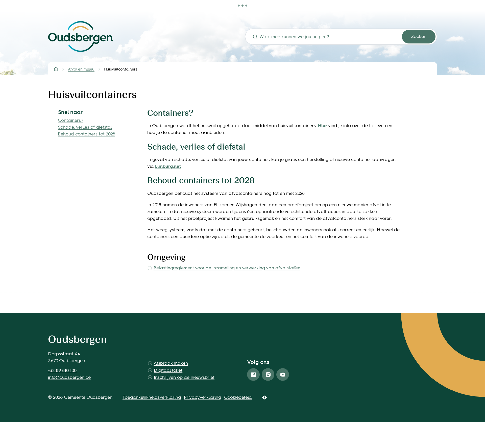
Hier (322, 125)
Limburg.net (168, 166)
